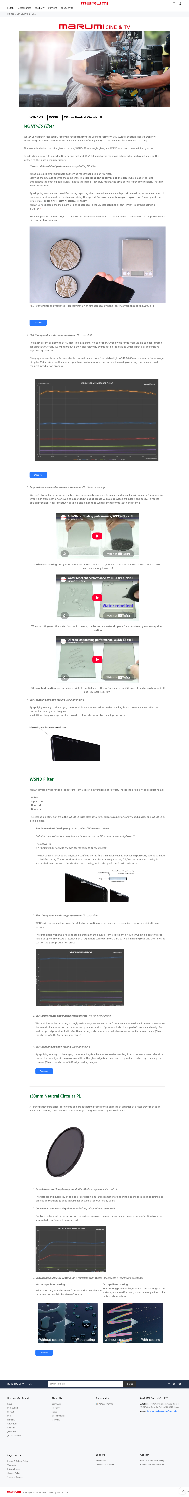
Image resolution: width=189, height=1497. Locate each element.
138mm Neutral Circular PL (83, 117)
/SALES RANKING (14, 1436)
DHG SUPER (12, 1408)
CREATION (12, 1424)
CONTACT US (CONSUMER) (152, 1460)
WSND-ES (36, 117)
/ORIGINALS (12, 1432)
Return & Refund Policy (17, 1461)
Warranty (11, 1465)
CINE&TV (11, 1428)
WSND (53, 117)
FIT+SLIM (11, 1420)
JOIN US (129, 1384)
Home (10, 14)
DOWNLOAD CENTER (105, 1464)
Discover (38, 322)
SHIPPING (56, 1420)
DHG (9, 1416)
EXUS (9, 1404)
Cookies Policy (13, 1473)
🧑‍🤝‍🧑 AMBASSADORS (104, 1404)
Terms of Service (15, 1477)
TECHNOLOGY (102, 1460)
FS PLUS (10, 1412)
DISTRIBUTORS (58, 1416)
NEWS (54, 1412)
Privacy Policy (13, 1469)
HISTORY (56, 1408)
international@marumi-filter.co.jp (162, 1411)
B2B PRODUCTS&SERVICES (152, 1464)
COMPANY (56, 1404)
